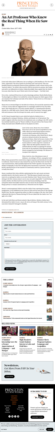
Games (7, 410)
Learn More (9, 376)
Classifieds (7, 412)
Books (7, 407)
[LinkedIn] (18, 416)
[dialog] (27, 427)
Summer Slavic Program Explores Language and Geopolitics (18, 302)
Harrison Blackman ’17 (11, 32)
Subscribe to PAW (37, 417)
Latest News (14, 396)
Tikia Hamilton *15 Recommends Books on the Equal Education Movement (22, 318)
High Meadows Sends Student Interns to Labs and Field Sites (19, 294)
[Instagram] (15, 416)
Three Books (6, 316)
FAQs (21, 410)
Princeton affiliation (10, 241)
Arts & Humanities (19, 212)
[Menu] (3, 5)
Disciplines (14, 398)
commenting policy (22, 261)
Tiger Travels (7, 405)
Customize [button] (4, 429)
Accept (50, 429)
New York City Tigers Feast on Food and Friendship (16, 310)
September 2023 (12, 209)
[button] (52, 34)
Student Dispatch (8, 283)
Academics (6, 292)
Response (6, 247)
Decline (42, 429)
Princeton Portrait (7, 212)
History (4, 14)
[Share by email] (50, 34)
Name (5, 228)
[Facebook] (12, 416)
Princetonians (14, 400)
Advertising (21, 407)
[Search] (51, 5)
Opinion (14, 402)
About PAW (20, 405)
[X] (9, 416)
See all (50, 279)
